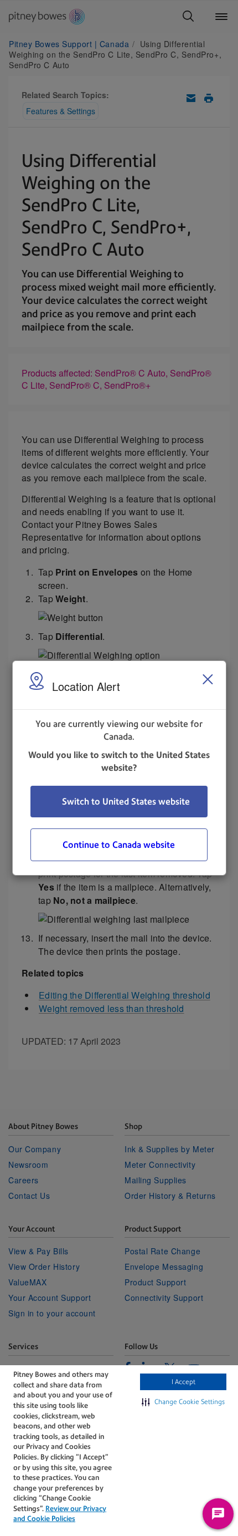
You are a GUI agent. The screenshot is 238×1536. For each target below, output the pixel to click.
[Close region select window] (208, 679)
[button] (183, 1402)
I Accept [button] (183, 1382)
